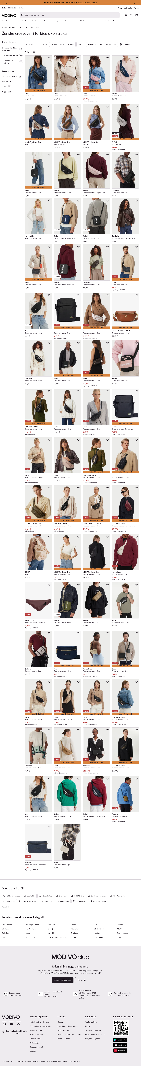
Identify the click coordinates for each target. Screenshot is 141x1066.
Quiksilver (6, 933)
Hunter (120, 925)
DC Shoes (5, 929)
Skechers (51, 925)
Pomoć (136, 8)
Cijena (45, 44)
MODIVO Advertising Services (69, 1034)
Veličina (81, 44)
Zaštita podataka (74, 1061)
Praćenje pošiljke (36, 1034)
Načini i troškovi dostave (39, 1022)
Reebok (74, 937)
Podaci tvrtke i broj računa (68, 1026)
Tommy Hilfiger (30, 937)
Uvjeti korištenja (64, 1039)
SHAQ (50, 929)
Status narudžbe (36, 1030)
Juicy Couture (30, 929)
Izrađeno (71, 44)
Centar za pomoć (36, 1047)
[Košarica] (136, 15)
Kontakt (33, 1051)
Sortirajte (29, 44)
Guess (73, 925)
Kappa (27, 933)
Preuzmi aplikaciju (125, 8)
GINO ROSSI (99, 929)
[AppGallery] (120, 1050)
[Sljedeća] (134, 2)
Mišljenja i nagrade (92, 1039)
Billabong (74, 933)
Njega (87, 1026)
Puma (96, 925)
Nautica (97, 933)
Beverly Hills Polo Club (57, 937)
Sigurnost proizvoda (93, 1030)
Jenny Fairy (6, 937)
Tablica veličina (91, 1022)
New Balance (7, 925)
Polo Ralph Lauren (32, 925)
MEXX (119, 929)
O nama (61, 1022)
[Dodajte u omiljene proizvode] (49, 58)
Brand (54, 44)
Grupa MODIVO (64, 1030)
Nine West (75, 929)
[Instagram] (4, 1024)
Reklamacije (34, 1043)
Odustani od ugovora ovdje (40, 1026)
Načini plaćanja (35, 1039)
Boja (62, 44)
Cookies (64, 1061)
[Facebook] (18, 1024)
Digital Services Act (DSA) (95, 1034)
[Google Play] (120, 1040)
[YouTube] (11, 1024)
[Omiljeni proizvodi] (131, 15)
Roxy (119, 937)
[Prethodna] (6, 2)
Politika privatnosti (53, 1061)
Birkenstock (98, 937)
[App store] (120, 1045)
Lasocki (51, 933)
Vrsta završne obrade (108, 44)
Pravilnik (20, 1061)
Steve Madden (122, 933)
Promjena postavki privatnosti (35, 1061)
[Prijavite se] (126, 15)
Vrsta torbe (92, 44)
